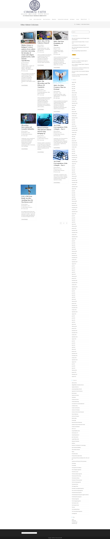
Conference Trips (75, 405)
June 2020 (73, 192)
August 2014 (74, 338)
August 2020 (74, 188)
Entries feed (74, 520)
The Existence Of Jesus (75, 478)
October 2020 (74, 184)
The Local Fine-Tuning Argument (77, 490)
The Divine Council (75, 471)
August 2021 (74, 163)
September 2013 (74, 359)
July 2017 (73, 265)
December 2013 (74, 353)
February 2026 (74, 92)
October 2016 (74, 284)
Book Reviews (74, 393)
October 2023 (74, 132)
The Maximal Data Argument (77, 492)
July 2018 (73, 240)
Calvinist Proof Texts (75, 395)
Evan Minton (41, 45)
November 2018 (74, 232)
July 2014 (73, 341)
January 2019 (74, 228)
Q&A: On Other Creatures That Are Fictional (60, 87)
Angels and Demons (75, 386)
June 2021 (73, 167)
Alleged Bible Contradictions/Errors (78, 384)
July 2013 (73, 363)
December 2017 (74, 255)
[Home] (74, 24)
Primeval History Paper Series (77, 455)
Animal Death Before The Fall (77, 389)
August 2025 (74, 105)
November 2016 (74, 282)
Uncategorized (74, 513)
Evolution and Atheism (76, 426)
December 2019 (74, 205)
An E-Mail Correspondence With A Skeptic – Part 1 (60, 163)
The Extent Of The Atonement (77, 480)
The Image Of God (75, 486)
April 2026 (73, 90)
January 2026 (74, 94)
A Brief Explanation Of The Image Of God (79, 45)
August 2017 (74, 263)
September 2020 (74, 186)
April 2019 (73, 222)
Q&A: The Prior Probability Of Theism (59, 43)
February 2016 (74, 301)
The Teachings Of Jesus (76, 509)
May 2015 (73, 320)
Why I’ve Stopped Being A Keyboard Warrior (79, 50)
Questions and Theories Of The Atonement (79, 461)
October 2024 (74, 115)
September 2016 (74, 286)
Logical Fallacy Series (75, 439)
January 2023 (74, 140)
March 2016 (74, 299)
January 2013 (74, 372)
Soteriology (74, 463)
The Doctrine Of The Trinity (76, 475)
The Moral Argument (75, 498)
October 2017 (74, 259)
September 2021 (74, 161)
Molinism (73, 443)
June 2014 (73, 343)
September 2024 (74, 117)
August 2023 (74, 134)
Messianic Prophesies (75, 441)
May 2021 (73, 169)
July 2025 (73, 107)
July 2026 (73, 84)
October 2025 (74, 101)
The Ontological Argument (76, 500)
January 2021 (74, 178)
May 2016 (73, 295)
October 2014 (74, 334)
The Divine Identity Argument (77, 473)
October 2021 (74, 159)
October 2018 (74, 234)
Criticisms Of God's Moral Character (78, 411)
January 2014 (74, 351)
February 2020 (74, 201)
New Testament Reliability (76, 447)
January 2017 (74, 278)
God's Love (74, 428)
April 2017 (73, 272)
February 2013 (74, 370)
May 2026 (73, 88)
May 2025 (73, 109)
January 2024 (74, 126)
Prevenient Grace (75, 453)
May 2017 (73, 270)
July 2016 (73, 290)
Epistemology (74, 418)
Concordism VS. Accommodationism (78, 403)
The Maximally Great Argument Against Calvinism (80, 494)
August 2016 (74, 288)
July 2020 (73, 190)
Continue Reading (24, 85)
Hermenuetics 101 (75, 432)
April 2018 (73, 247)
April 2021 (73, 172)
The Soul (73, 507)
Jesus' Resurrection (42, 48)
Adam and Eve (25, 65)
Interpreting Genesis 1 (75, 434)
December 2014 (74, 330)
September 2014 (74, 336)
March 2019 (74, 224)
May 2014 (73, 345)
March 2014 (74, 349)
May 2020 (73, 194)
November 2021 (74, 157)
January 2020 (74, 203)
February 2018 (74, 251)
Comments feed (74, 522)
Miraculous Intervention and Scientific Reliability (27, 127)
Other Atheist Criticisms (85, 24)
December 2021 (74, 155)
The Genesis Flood (29, 69)
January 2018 (74, 253)
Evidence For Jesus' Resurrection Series (78, 424)
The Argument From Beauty (76, 467)
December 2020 (74, 180)
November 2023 (74, 130)
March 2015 (74, 324)
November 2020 (74, 182)
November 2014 (74, 332)
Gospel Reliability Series (76, 430)
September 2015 (74, 311)
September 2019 (74, 211)
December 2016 (74, 280)
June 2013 (73, 366)
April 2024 (73, 124)
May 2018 (73, 245)
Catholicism (74, 397)
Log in (73, 519)
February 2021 (74, 176)
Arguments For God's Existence (77, 391)
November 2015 (74, 307)
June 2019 (73, 217)
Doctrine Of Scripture (75, 416)
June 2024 (73, 121)
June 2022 (73, 151)
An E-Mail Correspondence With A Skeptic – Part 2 (60, 127)
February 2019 (74, 226)
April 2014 (73, 347)
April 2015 (73, 322)
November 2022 (74, 144)
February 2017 (74, 276)
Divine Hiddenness (75, 414)
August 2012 (74, 376)
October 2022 (74, 146)
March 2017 (74, 274)
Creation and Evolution (76, 407)
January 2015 (74, 328)
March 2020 (74, 199)
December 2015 (74, 305)
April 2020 (73, 197)
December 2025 (74, 96)
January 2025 (74, 111)
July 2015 (73, 315)
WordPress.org (74, 523)
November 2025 (74, 99)
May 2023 (73, 136)
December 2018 (74, 230)
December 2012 (74, 374)
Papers (73, 451)
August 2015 (74, 313)
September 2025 (74, 103)
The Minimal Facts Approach (76, 496)
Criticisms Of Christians (76, 409)
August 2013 (74, 361)
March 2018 (74, 249)
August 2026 (74, 82)
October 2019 (74, 209)
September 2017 (74, 261)
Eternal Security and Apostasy (77, 422)
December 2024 (74, 113)
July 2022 (73, 149)
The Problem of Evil (75, 503)
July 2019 (73, 215)
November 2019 (74, 207)
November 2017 (74, 257)
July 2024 (73, 119)
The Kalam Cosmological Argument (78, 488)
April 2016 (73, 297)
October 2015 (74, 309)
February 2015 (74, 326)
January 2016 (74, 303)
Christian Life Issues (75, 399)
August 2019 (74, 213)
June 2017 (73, 267)
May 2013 (73, 368)
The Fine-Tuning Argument (76, 482)
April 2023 (73, 138)
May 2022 (73, 153)
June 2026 (73, 86)
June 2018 (73, 242)
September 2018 (74, 236)
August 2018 (74, 238)
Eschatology (74, 420)
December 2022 (74, 142)
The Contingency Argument (76, 469)
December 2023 (74, 128)
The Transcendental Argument (77, 511)
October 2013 (74, 357)
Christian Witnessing (43, 92)
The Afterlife (74, 465)
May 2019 (73, 220)
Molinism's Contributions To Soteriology (79, 445)
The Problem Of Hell (75, 505)
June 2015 (73, 318)
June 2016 (73, 293)
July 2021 (73, 165)
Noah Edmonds (26, 62)
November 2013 (74, 355)
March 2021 (74, 174)
